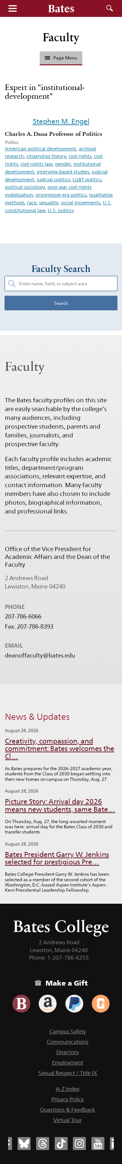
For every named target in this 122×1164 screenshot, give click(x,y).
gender (63, 164)
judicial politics (53, 179)
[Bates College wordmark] (61, 8)
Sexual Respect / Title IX (67, 1073)
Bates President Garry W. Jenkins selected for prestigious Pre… (57, 858)
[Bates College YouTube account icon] (97, 1143)
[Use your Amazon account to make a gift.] (48, 1004)
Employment (67, 1062)
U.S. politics (61, 210)
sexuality (48, 202)
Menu (12, 8)
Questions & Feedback (67, 1109)
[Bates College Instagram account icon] (79, 1143)
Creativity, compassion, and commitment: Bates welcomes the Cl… (59, 749)
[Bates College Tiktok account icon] (61, 1143)
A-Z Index (67, 1089)
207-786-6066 (23, 616)
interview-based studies (63, 172)
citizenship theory (46, 156)
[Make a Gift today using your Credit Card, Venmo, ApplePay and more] (21, 1004)
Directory (67, 1052)
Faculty (61, 37)
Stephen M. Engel (61, 121)
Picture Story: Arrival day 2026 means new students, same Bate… (60, 805)
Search (109, 8)
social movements (80, 202)
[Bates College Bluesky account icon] (24, 1143)
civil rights (80, 156)
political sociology (25, 187)
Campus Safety (67, 1031)
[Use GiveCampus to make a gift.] (101, 1004)
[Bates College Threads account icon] (42, 1143)
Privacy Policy (67, 1099)
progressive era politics (61, 195)
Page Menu (65, 57)
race (31, 202)
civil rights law (36, 164)
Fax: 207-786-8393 (29, 626)
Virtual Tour (67, 1120)
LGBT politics (87, 179)
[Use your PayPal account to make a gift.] (74, 1004)
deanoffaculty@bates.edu (40, 655)
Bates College (61, 926)
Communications (67, 1042)
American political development (40, 148)
